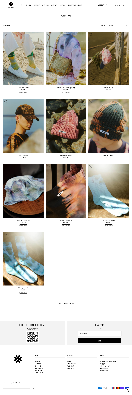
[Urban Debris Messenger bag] (66, 58)
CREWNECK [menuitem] (45, 5)
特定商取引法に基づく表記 (108, 361)
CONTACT (70, 368)
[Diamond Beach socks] (108, 191)
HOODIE (38, 366)
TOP (127, 391)
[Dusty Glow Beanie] (66, 126)
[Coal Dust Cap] (23, 126)
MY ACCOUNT (71, 364)
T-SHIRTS (38, 364)
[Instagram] (123, 5)
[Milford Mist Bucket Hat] (23, 191)
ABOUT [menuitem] (79, 5)
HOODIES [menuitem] (37, 5)
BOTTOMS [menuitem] (54, 5)
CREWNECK (39, 368)
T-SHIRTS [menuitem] (29, 5)
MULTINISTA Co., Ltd (24, 388)
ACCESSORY (39, 373)
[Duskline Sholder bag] (66, 191)
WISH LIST (101, 5)
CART (69, 361)
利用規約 (102, 364)
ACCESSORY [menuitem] (62, 5)
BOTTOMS (38, 370)
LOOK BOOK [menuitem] (72, 5)
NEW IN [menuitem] (22, 5)
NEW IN (37, 361)
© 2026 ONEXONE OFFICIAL (11, 388)
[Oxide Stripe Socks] (23, 58)
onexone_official (11, 383)
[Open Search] (106, 5)
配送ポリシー (104, 370)
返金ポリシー (104, 368)
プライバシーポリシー (106, 366)
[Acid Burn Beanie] (108, 126)
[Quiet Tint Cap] (108, 58)
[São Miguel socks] (23, 258)
